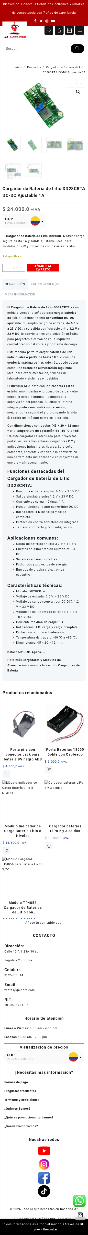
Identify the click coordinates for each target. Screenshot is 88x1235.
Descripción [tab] (15, 284)
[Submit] (77, 48)
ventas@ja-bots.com (19, 990)
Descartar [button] (50, 1229)
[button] (78, 91)
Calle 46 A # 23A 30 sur (22, 951)
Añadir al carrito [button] (6, 774)
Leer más (49, 845)
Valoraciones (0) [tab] (45, 284)
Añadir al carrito (43, 267)
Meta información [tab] (20, 294)
